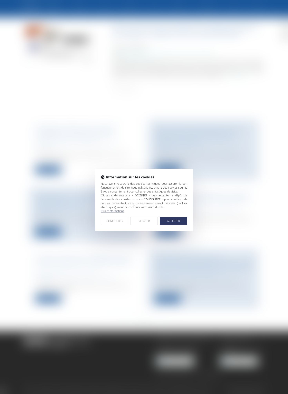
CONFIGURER (114, 221)
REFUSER (144, 221)
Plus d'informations (112, 211)
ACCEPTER (173, 221)
